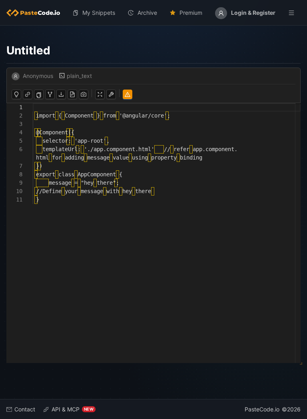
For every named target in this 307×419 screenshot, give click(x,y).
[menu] (153, 13)
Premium (190, 12)
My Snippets (98, 12)
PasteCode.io (262, 409)
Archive (147, 12)
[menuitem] (36, 13)
